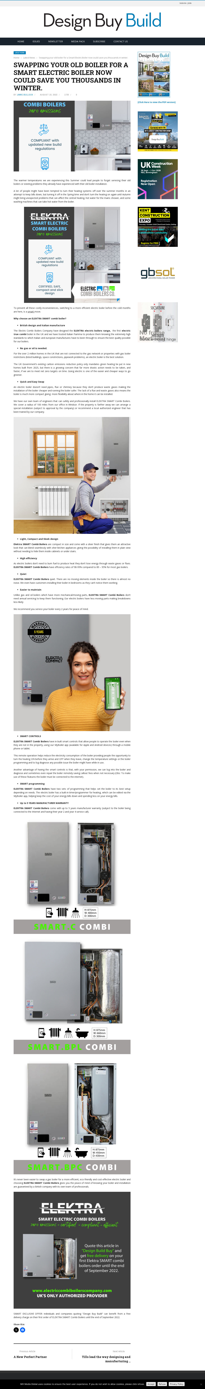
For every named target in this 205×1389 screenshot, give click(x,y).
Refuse (162, 1384)
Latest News (20, 53)
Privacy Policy (176, 1384)
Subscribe (99, 41)
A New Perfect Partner (30, 1357)
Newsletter (55, 41)
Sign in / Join (185, 3)
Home (20, 41)
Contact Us (121, 41)
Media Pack (78, 41)
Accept (151, 1384)
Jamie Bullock (25, 94)
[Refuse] (201, 1384)
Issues (36, 41)
